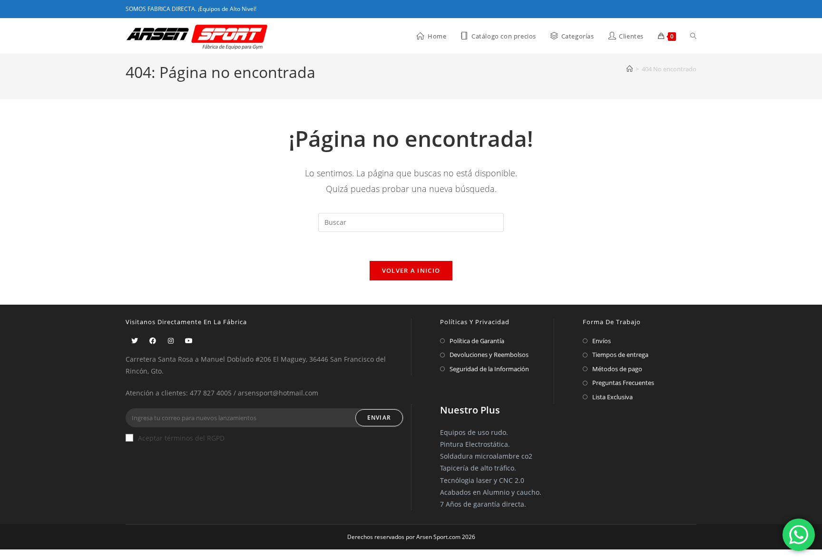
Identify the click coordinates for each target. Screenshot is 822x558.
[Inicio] (629, 69)
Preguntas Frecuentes (623, 382)
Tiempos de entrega (620, 354)
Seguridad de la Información (489, 369)
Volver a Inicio (411, 270)
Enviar (379, 418)
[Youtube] (189, 340)
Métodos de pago (617, 369)
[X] (134, 340)
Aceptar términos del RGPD (181, 438)
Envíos (601, 341)
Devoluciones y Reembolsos (489, 354)
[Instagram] (171, 340)
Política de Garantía (477, 341)
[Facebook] (153, 340)
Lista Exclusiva (612, 397)
